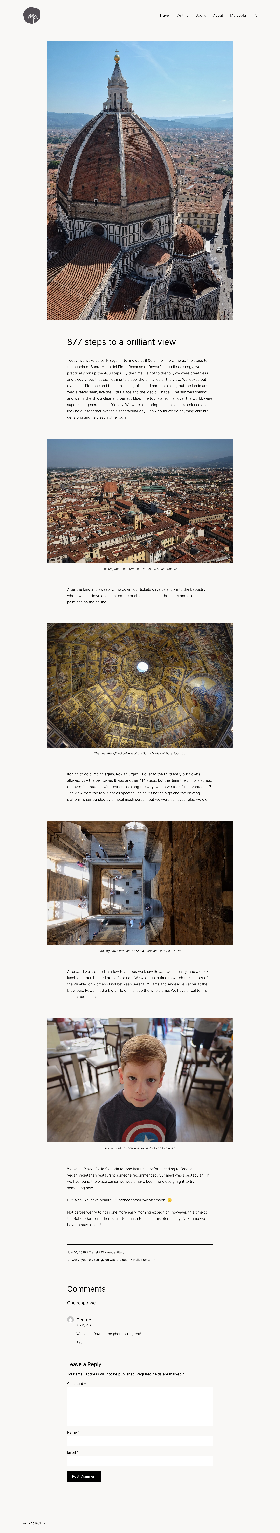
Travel (93, 1252)
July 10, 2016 (83, 1325)
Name (73, 1432)
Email (73, 1452)
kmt (42, 1523)
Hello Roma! (141, 1260)
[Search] (255, 15)
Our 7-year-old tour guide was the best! (100, 1260)
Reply (79, 1342)
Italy (121, 1252)
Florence (109, 1252)
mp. (25, 1523)
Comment (76, 1384)
